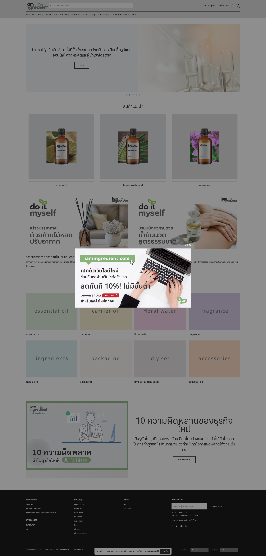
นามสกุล (111, 547)
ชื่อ (109, 533)
